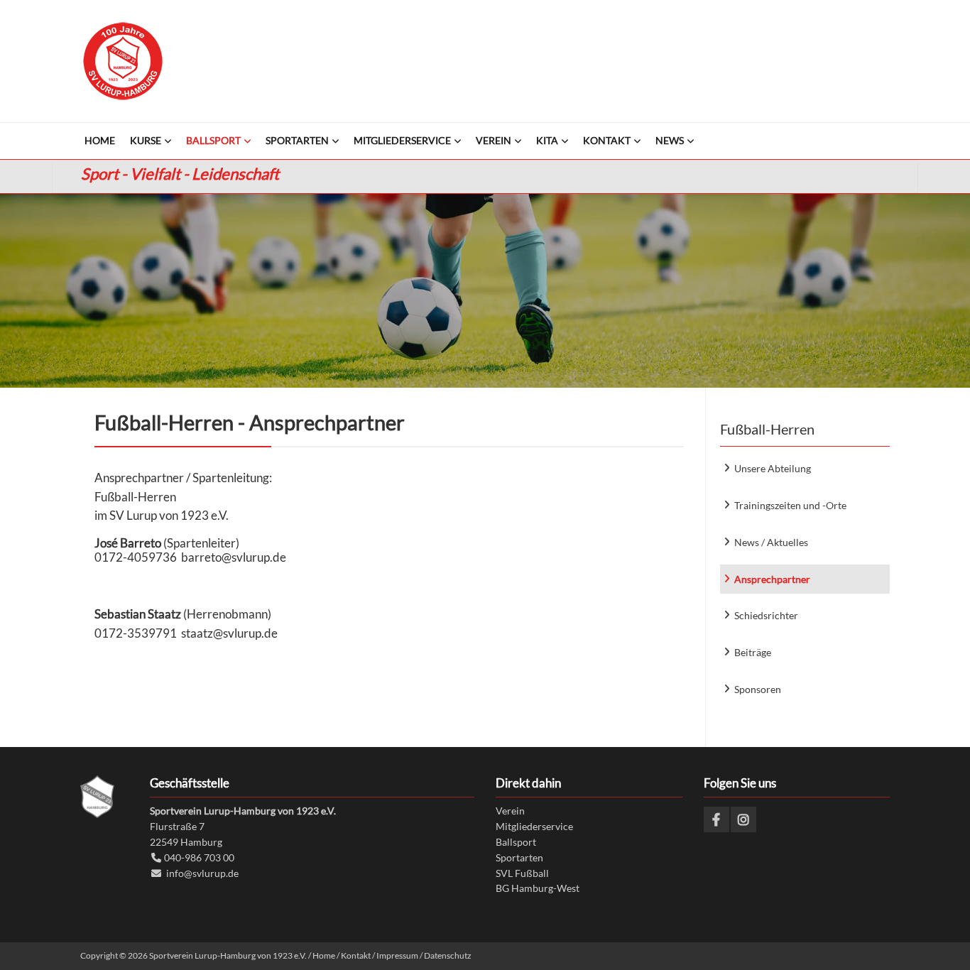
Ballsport (516, 842)
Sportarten (519, 857)
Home (323, 955)
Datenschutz (448, 955)
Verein (510, 811)
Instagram (743, 819)
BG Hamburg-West (537, 888)
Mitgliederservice (534, 826)
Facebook (716, 819)
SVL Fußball (522, 873)
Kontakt (356, 955)
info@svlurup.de (202, 873)
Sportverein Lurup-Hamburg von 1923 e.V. (122, 61)
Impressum (397, 955)
